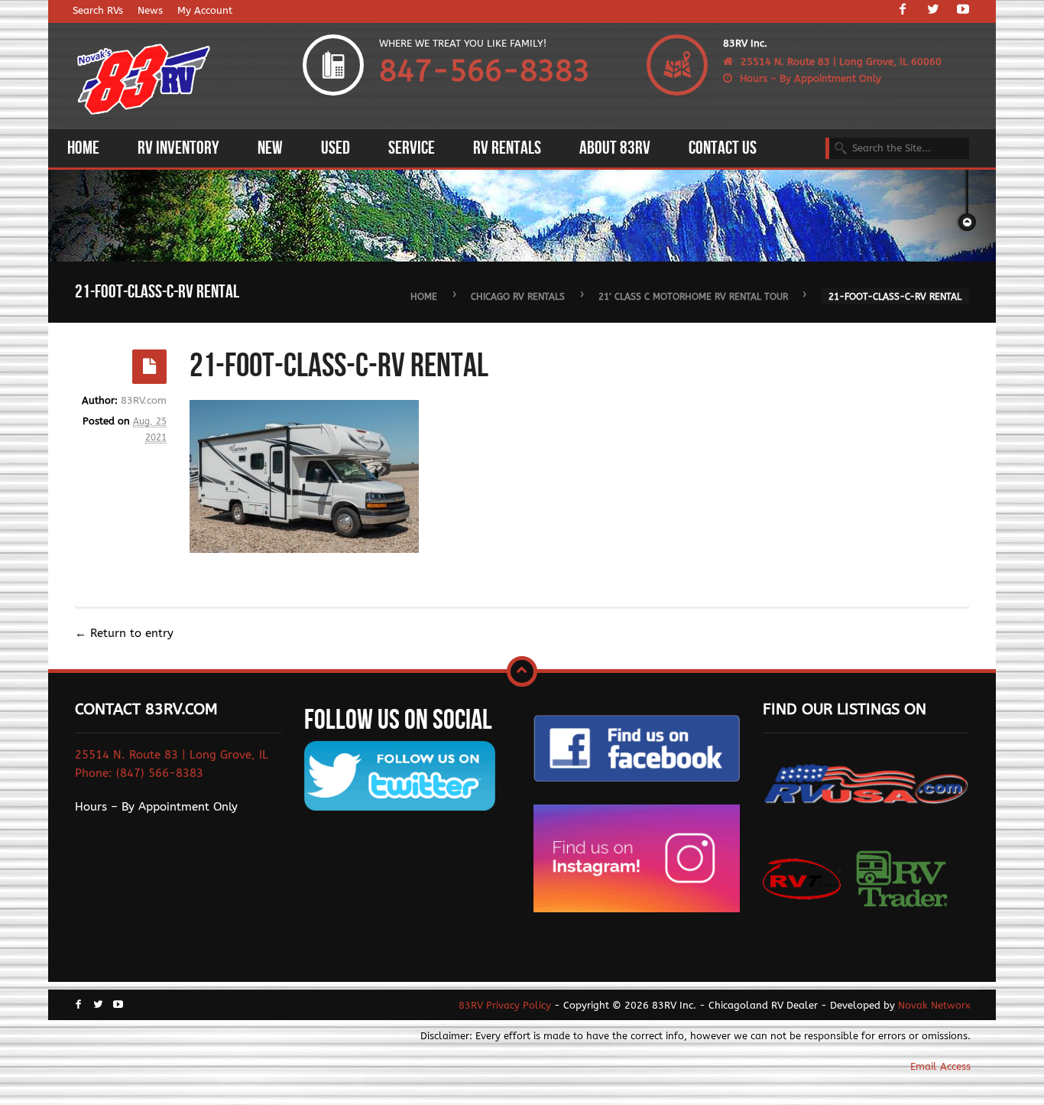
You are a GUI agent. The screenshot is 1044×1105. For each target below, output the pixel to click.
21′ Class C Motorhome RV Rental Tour (693, 296)
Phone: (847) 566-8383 (139, 773)
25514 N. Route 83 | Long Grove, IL (171, 755)
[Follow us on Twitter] (933, 10)
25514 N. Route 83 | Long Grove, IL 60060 (841, 61)
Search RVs (98, 10)
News (150, 10)
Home (423, 296)
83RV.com (144, 400)
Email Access (940, 1066)
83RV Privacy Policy (505, 1005)
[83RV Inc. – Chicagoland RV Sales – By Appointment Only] (144, 80)
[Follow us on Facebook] (902, 10)
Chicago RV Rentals (518, 296)
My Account (204, 10)
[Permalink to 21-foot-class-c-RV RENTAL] (149, 366)
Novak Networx (934, 1005)
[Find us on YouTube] (963, 10)
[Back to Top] (522, 671)
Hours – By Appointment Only (810, 78)
